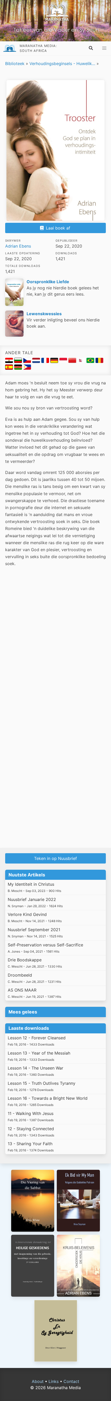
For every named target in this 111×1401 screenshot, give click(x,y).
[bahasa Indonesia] (63, 361)
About (38, 1381)
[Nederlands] (36, 361)
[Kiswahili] (18, 368)
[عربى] (9, 361)
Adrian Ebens (18, 246)
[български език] (18, 361)
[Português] (91, 361)
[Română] (99, 361)
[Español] (9, 368)
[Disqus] (55, 645)
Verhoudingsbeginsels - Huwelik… (62, 63)
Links (54, 1381)
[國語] (72, 361)
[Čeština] (27, 361)
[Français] (45, 361)
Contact (71, 1381)
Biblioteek (15, 63)
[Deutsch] (54, 361)
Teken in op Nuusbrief (55, 858)
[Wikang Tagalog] (27, 368)
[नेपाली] (81, 361)
